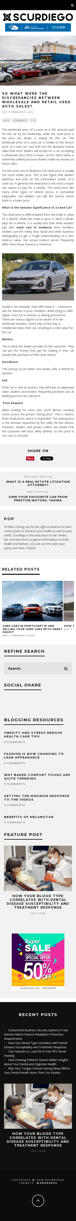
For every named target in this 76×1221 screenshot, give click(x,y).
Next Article (38, 492)
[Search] (72, 5)
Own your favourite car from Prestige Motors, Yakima (38, 498)
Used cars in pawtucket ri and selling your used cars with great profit (32, 629)
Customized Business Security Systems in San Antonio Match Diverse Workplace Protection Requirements (36, 1034)
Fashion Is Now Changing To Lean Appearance (34, 755)
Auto (6, 120)
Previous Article (38, 476)
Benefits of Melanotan (29, 817)
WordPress (47, 1183)
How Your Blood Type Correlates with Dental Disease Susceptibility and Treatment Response (38, 902)
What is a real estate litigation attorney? (38, 483)
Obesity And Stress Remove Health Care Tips (33, 734)
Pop (4, 112)
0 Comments (20, 120)
